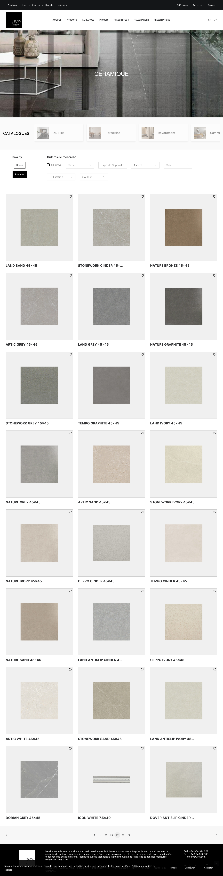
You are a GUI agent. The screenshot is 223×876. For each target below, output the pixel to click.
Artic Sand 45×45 (94, 502)
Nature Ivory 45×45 (24, 581)
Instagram (62, 5)
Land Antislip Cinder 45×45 (103, 660)
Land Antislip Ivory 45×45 (174, 739)
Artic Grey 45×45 (21, 344)
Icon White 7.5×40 (94, 818)
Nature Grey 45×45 (23, 502)
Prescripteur (121, 20)
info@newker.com (196, 856)
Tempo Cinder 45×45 (168, 581)
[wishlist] (215, 20)
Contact (211, 5)
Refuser (173, 868)
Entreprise (197, 5)
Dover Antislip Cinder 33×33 (176, 818)
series (19, 165)
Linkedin (49, 5)
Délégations (182, 5)
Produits (72, 20)
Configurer (190, 868)
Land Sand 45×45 (21, 266)
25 (106, 835)
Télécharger (141, 20)
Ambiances (88, 20)
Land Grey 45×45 (93, 344)
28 (123, 835)
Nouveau (56, 164)
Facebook (12, 5)
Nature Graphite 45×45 (171, 344)
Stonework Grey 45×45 (27, 423)
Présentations (162, 20)
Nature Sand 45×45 (23, 660)
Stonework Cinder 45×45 (101, 266)
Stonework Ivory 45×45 (172, 502)
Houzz (25, 5)
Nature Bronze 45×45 (170, 266)
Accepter (208, 868)
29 (128, 835)
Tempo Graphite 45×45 (98, 423)
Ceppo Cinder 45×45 (96, 581)
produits (19, 174)
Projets (104, 20)
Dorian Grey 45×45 (23, 818)
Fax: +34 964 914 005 (196, 854)
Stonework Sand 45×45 (100, 739)
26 (111, 835)
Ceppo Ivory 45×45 (167, 660)
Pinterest (36, 5)
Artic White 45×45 (23, 739)
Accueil (57, 20)
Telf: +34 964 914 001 (196, 851)
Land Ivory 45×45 (166, 423)
